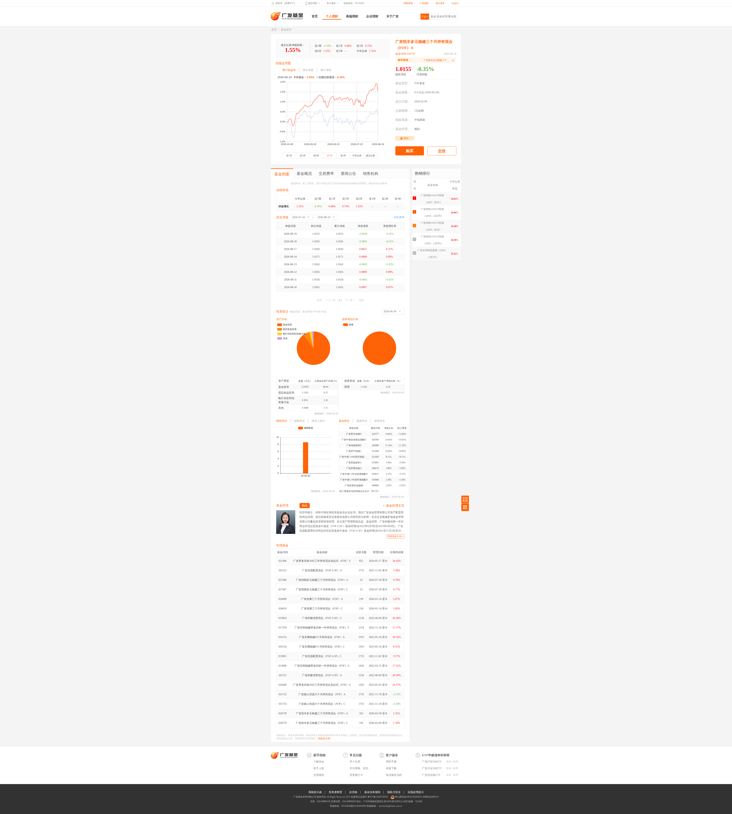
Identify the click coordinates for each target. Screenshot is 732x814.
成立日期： (403, 101)
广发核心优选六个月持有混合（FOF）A (322, 694)
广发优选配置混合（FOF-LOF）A (322, 570)
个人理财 (332, 16)
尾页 (361, 300)
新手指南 (319, 755)
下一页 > (350, 300)
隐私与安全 (394, 792)
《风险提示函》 (324, 738)
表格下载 (391, 768)
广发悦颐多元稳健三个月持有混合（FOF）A (322, 580)
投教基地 (408, 3)
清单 (448, 761)
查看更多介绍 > (395, 536)
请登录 (278, 3)
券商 (455, 761)
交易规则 (318, 775)
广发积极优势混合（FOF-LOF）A (322, 675)
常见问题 (356, 755)
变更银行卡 (356, 775)
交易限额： (403, 110)
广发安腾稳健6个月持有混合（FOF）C (322, 646)
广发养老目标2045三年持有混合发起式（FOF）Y (322, 560)
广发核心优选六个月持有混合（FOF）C (322, 703)
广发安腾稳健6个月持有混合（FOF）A (322, 637)
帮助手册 (391, 761)
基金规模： (403, 92)
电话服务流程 (394, 775)
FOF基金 (419, 83)
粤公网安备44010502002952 (408, 797)
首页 (315, 16)
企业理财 (372, 16)
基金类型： (403, 83)
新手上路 (318, 768)
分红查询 (399, 217)
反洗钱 (353, 792)
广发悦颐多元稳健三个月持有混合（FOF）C (322, 589)
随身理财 (312, 3)
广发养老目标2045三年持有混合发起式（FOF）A (322, 684)
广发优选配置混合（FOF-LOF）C (322, 656)
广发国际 (424, 3)
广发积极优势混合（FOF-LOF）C (322, 618)
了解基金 (318, 761)
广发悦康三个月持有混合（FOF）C (322, 608)
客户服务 (331, 3)
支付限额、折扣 (359, 768)
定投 (442, 151)
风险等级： (403, 119)
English (455, 3)
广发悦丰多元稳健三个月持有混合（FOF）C (322, 723)
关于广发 (392, 16)
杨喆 (417, 129)
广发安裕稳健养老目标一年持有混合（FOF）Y (322, 627)
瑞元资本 (440, 3)
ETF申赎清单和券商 (435, 755)
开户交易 (355, 761)
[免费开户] (289, 3)
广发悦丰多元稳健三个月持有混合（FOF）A (322, 713)
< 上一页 (331, 300)
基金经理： (403, 129)
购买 (409, 151)
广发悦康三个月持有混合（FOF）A (322, 599)
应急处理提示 (416, 792)
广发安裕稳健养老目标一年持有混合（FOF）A (322, 665)
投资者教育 (335, 792)
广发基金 (287, 16)
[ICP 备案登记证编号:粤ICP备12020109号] (367, 797)
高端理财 (352, 16)
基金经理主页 (395, 505)
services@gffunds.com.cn (390, 806)
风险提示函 (315, 792)
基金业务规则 (372, 792)
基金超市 (286, 29)
